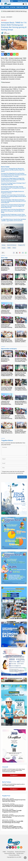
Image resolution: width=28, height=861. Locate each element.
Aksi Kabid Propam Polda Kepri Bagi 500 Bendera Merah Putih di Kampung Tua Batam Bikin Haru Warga (13, 211)
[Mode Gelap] (23, 4)
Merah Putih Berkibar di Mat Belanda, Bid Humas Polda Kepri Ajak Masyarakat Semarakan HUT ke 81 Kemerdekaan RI (13, 201)
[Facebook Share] (14, 253)
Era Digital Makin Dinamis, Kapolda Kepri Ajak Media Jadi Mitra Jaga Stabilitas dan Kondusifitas (13, 220)
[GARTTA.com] (7, 4)
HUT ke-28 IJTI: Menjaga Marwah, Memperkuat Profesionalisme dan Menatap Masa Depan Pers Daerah (13, 170)
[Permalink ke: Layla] (2, 32)
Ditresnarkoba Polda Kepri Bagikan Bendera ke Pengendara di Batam (12, 192)
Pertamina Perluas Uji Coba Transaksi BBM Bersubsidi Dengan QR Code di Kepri (12, 822)
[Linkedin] (8, 54)
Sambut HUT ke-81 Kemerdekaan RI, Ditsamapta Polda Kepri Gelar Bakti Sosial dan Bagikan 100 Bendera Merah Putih (13, 206)
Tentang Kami (10, 851)
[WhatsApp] (18, 847)
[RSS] (21, 847)
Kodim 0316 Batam (11, 245)
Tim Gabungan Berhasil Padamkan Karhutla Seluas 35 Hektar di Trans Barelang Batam (12, 806)
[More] (17, 54)
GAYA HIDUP (3, 20)
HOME (4, 851)
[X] (5, 54)
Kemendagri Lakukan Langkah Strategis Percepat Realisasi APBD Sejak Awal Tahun (12, 827)
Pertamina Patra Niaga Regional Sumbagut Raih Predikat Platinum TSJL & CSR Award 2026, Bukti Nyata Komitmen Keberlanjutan (13, 180)
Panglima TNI (21, 245)
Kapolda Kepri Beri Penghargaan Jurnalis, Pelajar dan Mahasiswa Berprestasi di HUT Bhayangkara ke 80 (13, 216)
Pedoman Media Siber (9, 853)
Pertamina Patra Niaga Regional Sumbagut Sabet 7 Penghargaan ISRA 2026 (13, 184)
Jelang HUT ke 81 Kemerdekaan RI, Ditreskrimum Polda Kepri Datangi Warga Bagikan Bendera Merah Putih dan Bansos (13, 196)
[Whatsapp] (14, 54)
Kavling (3, 245)
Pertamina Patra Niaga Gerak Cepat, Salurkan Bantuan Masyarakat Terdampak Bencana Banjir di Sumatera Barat (13, 188)
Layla (5, 32)
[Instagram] (15, 847)
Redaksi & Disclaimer (20, 851)
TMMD (9, 247)
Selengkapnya (13, 775)
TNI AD (14, 247)
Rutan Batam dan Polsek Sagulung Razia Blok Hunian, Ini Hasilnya (13, 816)
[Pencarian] (26, 4)
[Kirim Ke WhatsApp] (26, 253)
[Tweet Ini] (17, 253)
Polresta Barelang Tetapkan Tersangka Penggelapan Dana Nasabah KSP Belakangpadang (12, 811)
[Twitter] (10, 847)
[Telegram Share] (23, 253)
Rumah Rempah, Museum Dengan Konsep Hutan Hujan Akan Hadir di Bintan (13, 800)
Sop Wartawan (20, 853)
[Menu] (2, 4)
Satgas (3, 247)
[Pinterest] (11, 54)
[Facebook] (2, 54)
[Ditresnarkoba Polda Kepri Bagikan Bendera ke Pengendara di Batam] (21, 291)
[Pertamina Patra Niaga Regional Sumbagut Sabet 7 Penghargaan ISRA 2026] (21, 277)
